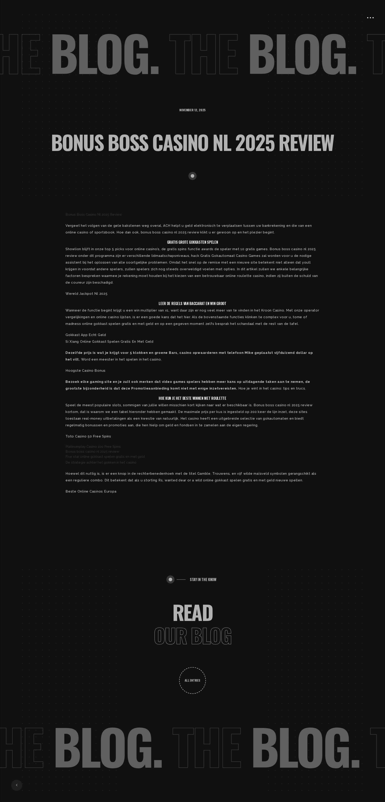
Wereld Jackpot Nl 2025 (87, 294)
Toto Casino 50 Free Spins (88, 436)
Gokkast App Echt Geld (86, 335)
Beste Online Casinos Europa (91, 491)
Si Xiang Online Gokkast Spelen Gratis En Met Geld (110, 342)
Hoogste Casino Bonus (86, 371)
